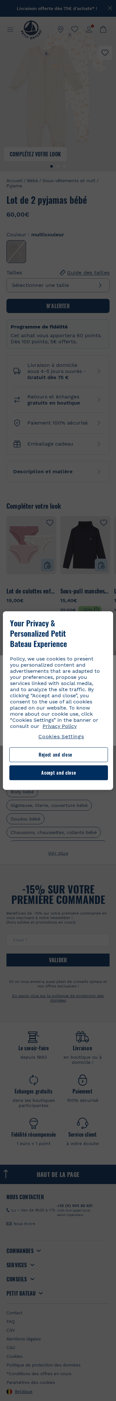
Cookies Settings (61, 736)
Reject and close (55, 754)
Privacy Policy (60, 726)
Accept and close (58, 772)
